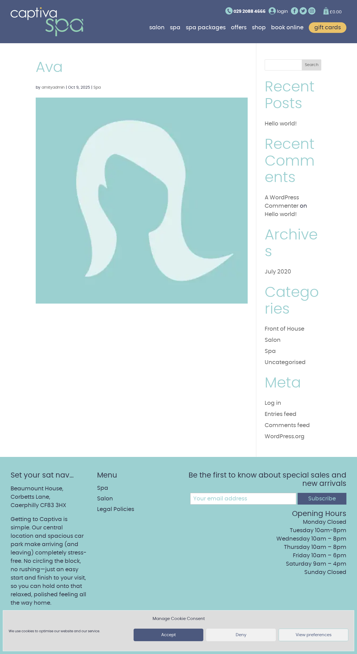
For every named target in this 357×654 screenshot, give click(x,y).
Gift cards (327, 27)
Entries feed (280, 414)
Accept (168, 635)
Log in (273, 403)
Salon (157, 27)
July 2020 (278, 272)
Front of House (284, 329)
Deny (241, 635)
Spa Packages (206, 27)
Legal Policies (115, 509)
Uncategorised (285, 362)
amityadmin (53, 87)
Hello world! (281, 124)
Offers (239, 27)
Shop (259, 27)
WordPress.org (285, 436)
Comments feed (287, 425)
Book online (287, 27)
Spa (175, 27)
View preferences (314, 635)
